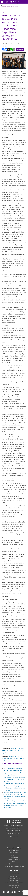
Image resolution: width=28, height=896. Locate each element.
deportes (11, 756)
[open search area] (16, 2)
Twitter (8, 891)
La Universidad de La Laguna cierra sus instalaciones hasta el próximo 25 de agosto (15, 779)
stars (14, 842)
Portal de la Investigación (14, 859)
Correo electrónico (14, 850)
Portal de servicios (14, 854)
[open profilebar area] (11, 2)
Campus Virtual (14, 852)
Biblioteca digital (14, 857)
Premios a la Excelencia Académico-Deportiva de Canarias (13, 758)
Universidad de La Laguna (14, 821)
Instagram (12, 891)
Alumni (14, 875)
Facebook (5, 891)
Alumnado (11, 5)
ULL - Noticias (5, 5)
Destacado (21, 748)
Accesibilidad (14, 884)
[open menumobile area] (18, 2)
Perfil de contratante (14, 873)
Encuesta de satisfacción (14, 878)
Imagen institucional (14, 885)
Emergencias (14, 837)
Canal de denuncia (14, 887)
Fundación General (14, 876)
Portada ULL (12, 751)
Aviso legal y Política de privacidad (14, 882)
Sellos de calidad (14, 880)
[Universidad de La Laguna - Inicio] (2, 1)
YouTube (16, 891)
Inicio (1, 5)
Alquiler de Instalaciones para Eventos (14, 866)
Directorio (14, 861)
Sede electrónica (14, 856)
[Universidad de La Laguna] (8, 1)
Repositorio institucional (14, 863)
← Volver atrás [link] (19, 49)
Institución (5, 751)
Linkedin (19, 891)
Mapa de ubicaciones (14, 865)
